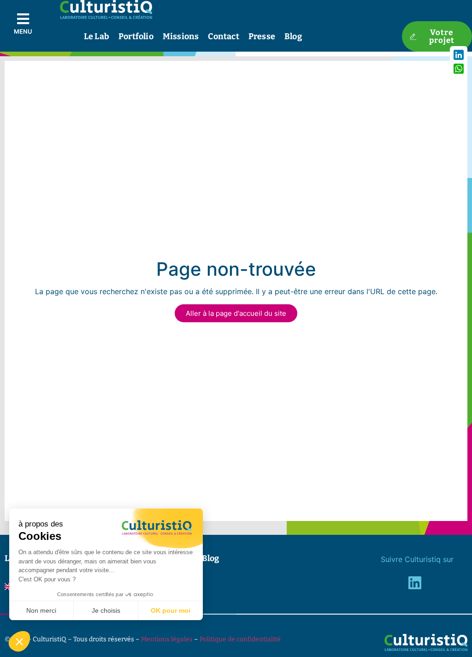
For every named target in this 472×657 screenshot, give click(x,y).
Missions (181, 36)
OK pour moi (170, 610)
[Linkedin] (414, 582)
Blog (293, 36)
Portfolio (135, 36)
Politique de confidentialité (240, 639)
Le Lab (96, 36)
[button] (19, 641)
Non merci (41, 610)
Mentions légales (167, 639)
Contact (223, 36)
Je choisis (106, 610)
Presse (261, 36)
